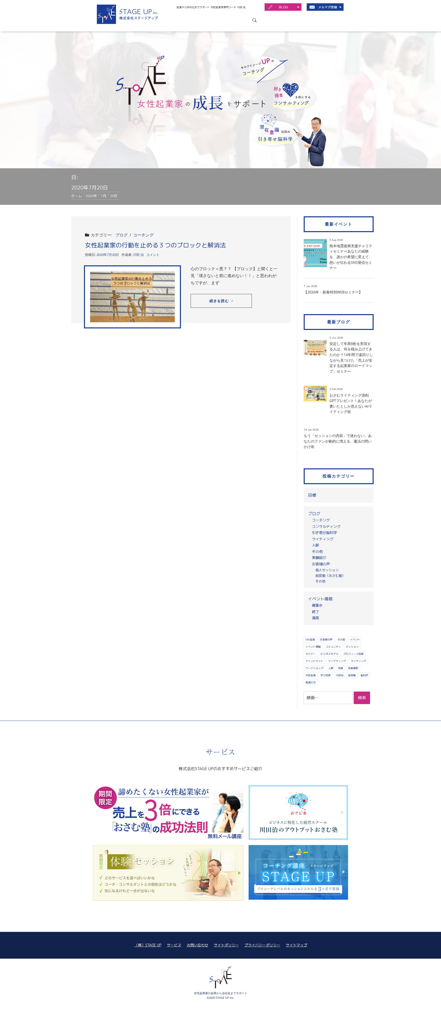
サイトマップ (296, 945)
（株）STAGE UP (147, 945)
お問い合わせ (197, 945)
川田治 (339, 675)
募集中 (317, 605)
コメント (153, 254)
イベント (355, 639)
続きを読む (219, 300)
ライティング (322, 539)
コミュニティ (333, 646)
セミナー (310, 654)
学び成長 (326, 675)
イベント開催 (313, 646)
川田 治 (138, 254)
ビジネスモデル (329, 654)
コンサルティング (326, 526)
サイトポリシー (226, 945)
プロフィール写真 (353, 654)
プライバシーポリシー (262, 945)
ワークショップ (314, 668)
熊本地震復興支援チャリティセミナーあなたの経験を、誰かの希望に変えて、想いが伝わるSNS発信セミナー (350, 256)
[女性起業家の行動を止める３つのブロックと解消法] (132, 296)
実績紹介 (319, 557)
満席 (315, 618)
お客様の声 (321, 564)
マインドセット (314, 661)
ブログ (121, 235)
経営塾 (352, 675)
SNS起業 (310, 639)
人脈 (315, 545)
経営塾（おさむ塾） (330, 575)
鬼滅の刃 (310, 682)
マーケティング (337, 661)
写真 (340, 668)
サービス (174, 945)
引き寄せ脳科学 (324, 532)
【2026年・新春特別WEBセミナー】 (333, 292)
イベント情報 (320, 599)
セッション (352, 646)
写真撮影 (353, 668)
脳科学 (364, 675)
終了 (315, 611)
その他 (317, 551)
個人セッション (327, 570)
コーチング (143, 235)
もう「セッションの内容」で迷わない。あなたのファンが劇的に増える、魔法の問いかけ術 (338, 441)
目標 (312, 495)
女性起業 (310, 675)
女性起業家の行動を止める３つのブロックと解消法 (155, 245)
